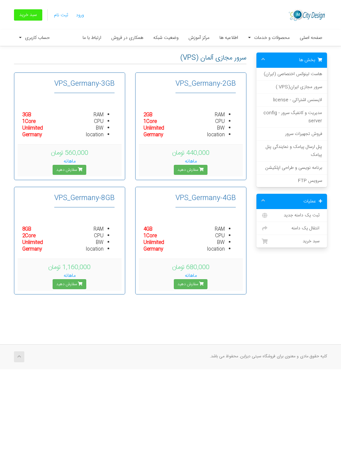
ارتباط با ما (92, 38)
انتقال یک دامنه (306, 228)
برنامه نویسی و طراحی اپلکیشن (293, 167)
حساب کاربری (36, 38)
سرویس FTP (310, 180)
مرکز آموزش (198, 38)
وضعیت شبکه (165, 38)
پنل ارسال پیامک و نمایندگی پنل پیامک (294, 151)
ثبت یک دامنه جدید (303, 215)
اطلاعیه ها (228, 38)
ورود (80, 15)
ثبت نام (61, 15)
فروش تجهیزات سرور (303, 134)
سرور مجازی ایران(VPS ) (299, 87)
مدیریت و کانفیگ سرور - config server (292, 117)
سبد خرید (28, 15)
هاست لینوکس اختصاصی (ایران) (293, 74)
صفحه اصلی (311, 38)
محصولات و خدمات (270, 38)
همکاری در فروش (127, 38)
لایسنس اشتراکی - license (297, 100)
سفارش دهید (188, 170)
